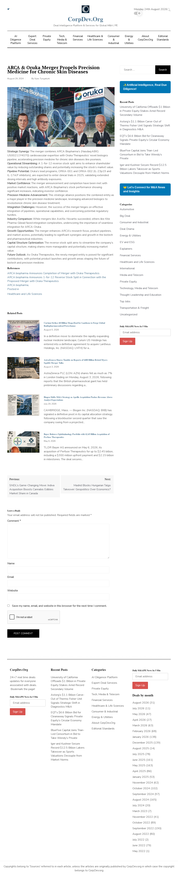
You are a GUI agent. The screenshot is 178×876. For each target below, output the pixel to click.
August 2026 (140, 703)
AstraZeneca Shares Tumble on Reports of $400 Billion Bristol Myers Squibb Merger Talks (75, 361)
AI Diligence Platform (15, 39)
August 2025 (140, 748)
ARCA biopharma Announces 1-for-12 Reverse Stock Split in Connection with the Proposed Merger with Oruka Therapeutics (56, 279)
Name (11, 563)
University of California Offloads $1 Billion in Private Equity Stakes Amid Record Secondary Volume (145, 111)
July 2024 (138, 805)
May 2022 (138, 851)
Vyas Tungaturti (42, 78)
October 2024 (141, 788)
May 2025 (138, 765)
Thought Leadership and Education (140, 295)
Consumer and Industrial (134, 222)
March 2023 (139, 811)
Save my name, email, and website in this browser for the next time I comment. (59, 606)
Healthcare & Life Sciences (95, 37)
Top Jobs (125, 301)
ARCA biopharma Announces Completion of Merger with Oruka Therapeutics (53, 273)
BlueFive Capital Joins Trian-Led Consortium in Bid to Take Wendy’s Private (141, 154)
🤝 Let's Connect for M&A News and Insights (144, 189)
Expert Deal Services (32, 39)
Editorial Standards (163, 37)
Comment (14, 521)
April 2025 (139, 771)
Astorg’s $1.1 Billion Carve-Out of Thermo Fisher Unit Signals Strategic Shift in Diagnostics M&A (145, 125)
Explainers (126, 249)
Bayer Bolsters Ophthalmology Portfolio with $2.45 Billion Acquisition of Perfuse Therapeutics (77, 436)
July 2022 (138, 840)
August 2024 (140, 800)
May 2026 (138, 714)
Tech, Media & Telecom (62, 39)
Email (10, 577)
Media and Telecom (131, 275)
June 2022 (138, 845)
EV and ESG (127, 242)
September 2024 (143, 794)
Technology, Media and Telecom (139, 288)
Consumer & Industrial (114, 39)
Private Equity (47, 37)
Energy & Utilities (129, 39)
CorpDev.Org (85, 18)
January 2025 (140, 777)
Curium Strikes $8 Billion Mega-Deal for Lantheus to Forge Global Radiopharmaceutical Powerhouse (74, 324)
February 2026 (141, 731)
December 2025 (142, 743)
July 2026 (138, 708)
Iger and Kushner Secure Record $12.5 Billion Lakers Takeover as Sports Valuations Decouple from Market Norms (144, 169)
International (127, 268)
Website (12, 590)
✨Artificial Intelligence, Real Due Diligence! (145, 86)
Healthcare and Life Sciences (24, 294)
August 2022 (140, 834)
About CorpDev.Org (145, 37)
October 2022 (141, 823)
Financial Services (78, 37)
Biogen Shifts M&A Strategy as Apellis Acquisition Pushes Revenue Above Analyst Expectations (78, 398)
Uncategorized (128, 314)
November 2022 (142, 817)
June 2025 (138, 760)
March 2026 (139, 725)
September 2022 (143, 828)
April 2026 (139, 720)
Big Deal (125, 216)
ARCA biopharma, (18, 285)
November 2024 (142, 783)
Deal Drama (127, 229)
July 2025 (138, 754)
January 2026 (140, 737)
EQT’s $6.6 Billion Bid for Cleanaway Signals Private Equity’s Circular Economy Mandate (144, 140)
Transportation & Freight (134, 308)
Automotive (127, 209)
